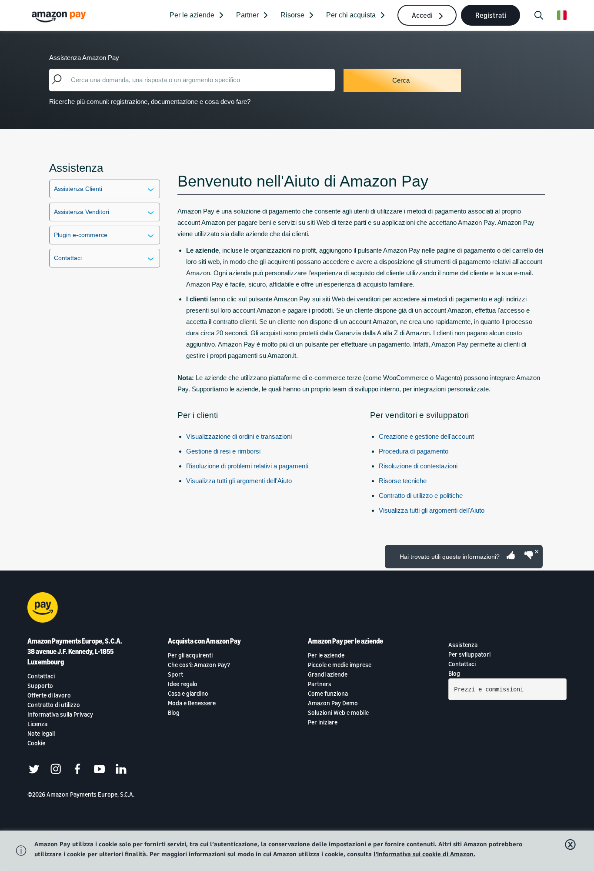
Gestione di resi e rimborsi (223, 451)
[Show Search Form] (539, 15)
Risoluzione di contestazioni (418, 466)
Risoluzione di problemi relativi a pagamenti (247, 466)
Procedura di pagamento (413, 451)
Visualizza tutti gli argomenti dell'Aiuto (239, 480)
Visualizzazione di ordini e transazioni (239, 436)
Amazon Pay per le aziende (345, 641)
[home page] (60, 16)
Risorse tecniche (403, 480)
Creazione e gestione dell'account (426, 436)
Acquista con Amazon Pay (204, 641)
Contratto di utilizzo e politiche (421, 495)
